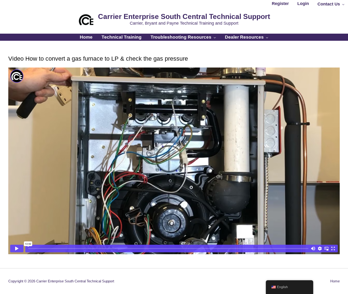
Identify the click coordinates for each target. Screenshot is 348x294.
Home (335, 281)
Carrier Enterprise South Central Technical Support (184, 16)
